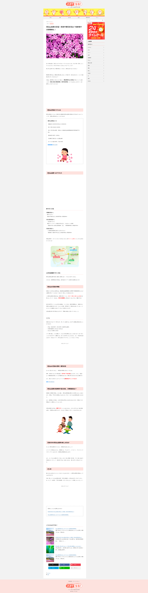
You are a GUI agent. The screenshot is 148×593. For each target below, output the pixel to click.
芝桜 (48, 574)
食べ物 (69, 17)
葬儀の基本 (88, 17)
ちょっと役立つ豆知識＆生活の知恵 (74, 589)
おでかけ (48, 573)
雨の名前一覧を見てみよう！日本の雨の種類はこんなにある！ (68, 546)
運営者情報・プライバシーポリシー (74, 581)
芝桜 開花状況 (51, 381)
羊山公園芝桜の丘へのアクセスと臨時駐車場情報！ (58, 514)
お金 (78, 17)
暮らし (51, 17)
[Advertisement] (64, 97)
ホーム (97, 17)
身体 (60, 17)
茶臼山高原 (55, 144)
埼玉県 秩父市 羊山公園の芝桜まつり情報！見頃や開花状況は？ (61, 511)
